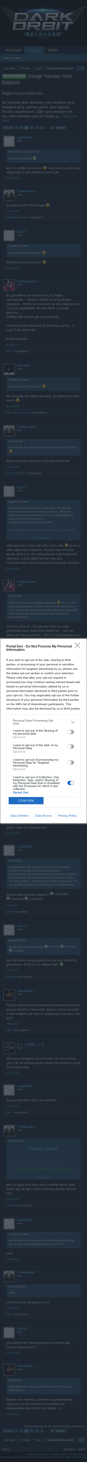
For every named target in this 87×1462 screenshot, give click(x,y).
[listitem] (43, 722)
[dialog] (43, 731)
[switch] (70, 732)
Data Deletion (20, 815)
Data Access (43, 815)
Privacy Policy (67, 815)
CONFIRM (26, 800)
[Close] (79, 647)
